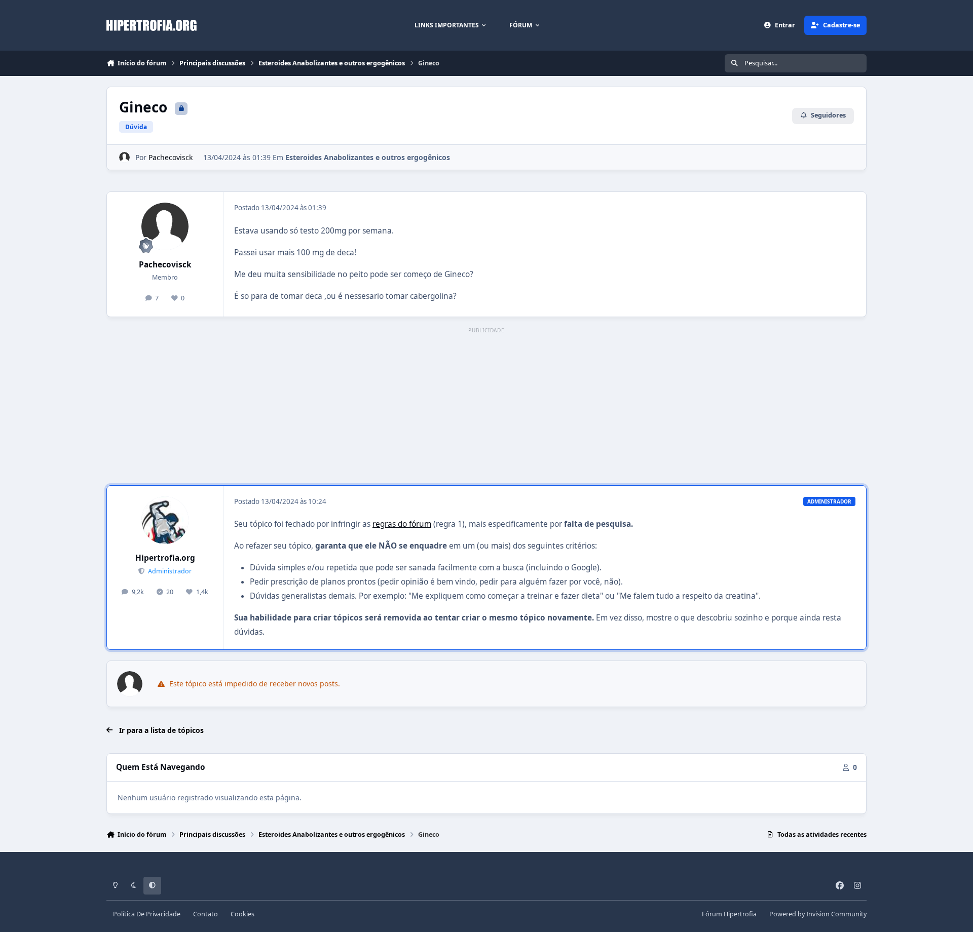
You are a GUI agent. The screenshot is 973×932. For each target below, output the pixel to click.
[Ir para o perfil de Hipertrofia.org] (165, 520)
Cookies (242, 914)
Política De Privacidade (146, 914)
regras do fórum (401, 524)
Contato (205, 914)
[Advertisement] (486, 407)
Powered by (818, 914)
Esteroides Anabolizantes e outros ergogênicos (367, 157)
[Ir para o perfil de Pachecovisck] (124, 157)
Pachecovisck (170, 157)
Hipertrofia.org (165, 558)
